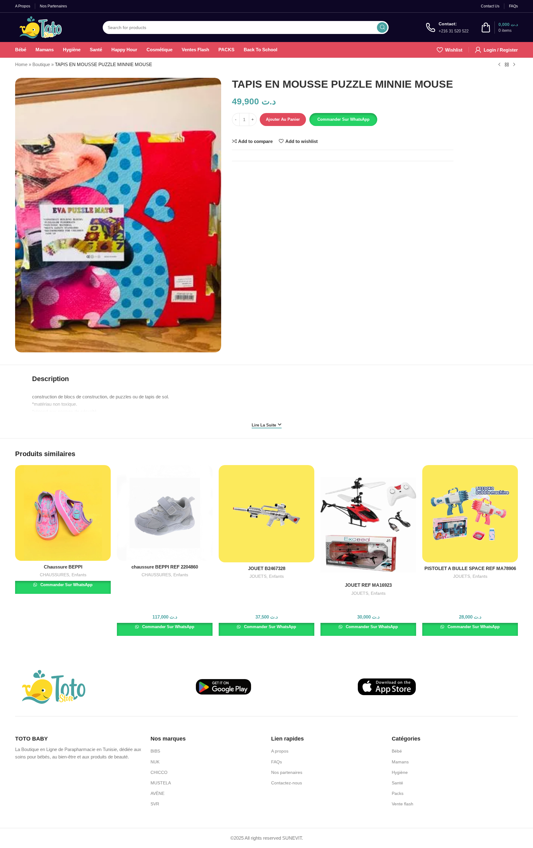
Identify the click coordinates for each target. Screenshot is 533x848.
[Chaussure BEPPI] (63, 513)
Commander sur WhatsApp (343, 119)
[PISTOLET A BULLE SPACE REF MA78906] (470, 513)
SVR (155, 803)
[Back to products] (506, 65)
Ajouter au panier (283, 119)
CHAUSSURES (54, 574)
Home (21, 64)
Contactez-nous (286, 782)
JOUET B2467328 (266, 568)
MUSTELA (161, 782)
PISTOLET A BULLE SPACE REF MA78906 (470, 568)
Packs (397, 793)
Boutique (41, 64)
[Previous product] (499, 65)
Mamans (400, 761)
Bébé (397, 751)
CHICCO (159, 772)
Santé (397, 782)
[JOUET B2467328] (266, 513)
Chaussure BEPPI (63, 566)
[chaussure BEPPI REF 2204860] (165, 513)
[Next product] (514, 65)
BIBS (155, 751)
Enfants (79, 574)
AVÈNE (157, 793)
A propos (279, 751)
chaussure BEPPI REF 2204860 (164, 566)
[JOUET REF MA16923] (368, 522)
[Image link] (53, 686)
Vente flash (402, 803)
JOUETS (258, 576)
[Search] (382, 27)
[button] (343, 119)
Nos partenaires (286, 772)
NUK (155, 761)
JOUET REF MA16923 (368, 585)
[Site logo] (40, 26)
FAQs (276, 761)
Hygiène (400, 772)
